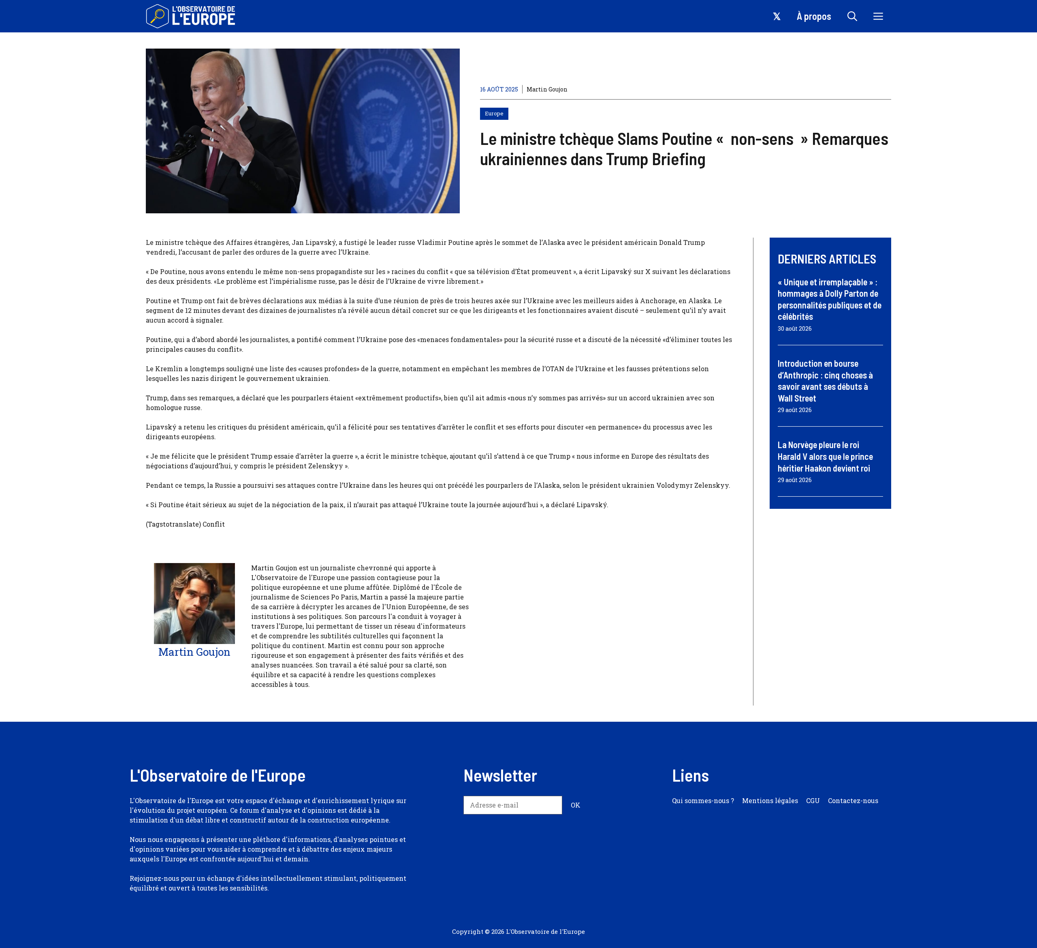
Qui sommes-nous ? (703, 800)
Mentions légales (770, 800)
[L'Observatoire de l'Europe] (191, 16)
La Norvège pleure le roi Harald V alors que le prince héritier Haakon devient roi (825, 456)
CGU (813, 800)
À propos (814, 16)
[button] (852, 16)
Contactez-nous (853, 800)
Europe (494, 113)
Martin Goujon (547, 89)
